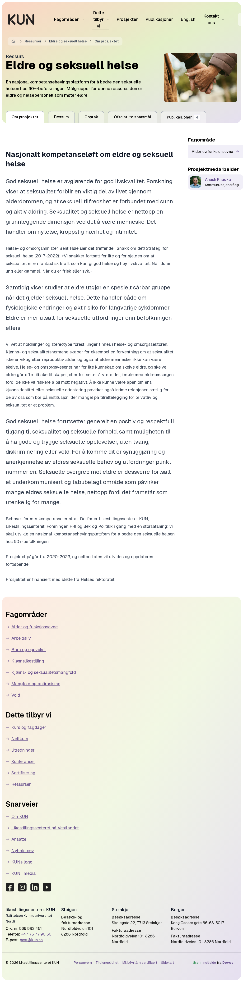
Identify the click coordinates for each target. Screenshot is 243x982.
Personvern (83, 962)
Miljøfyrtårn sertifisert (139, 962)
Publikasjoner (159, 19)
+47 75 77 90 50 (36, 934)
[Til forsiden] (21, 19)
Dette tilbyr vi (98, 19)
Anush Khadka (218, 179)
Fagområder (66, 19)
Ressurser (33, 41)
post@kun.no (31, 940)
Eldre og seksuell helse (68, 41)
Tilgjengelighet (107, 962)
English (188, 19)
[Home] (14, 41)
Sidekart (167, 962)
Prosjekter (127, 19)
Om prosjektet (106, 41)
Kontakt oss (211, 19)
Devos (228, 962)
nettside (204, 962)
